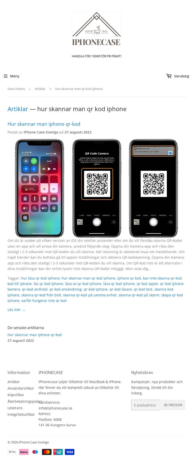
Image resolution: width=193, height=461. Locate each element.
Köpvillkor (16, 394)
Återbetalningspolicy (25, 401)
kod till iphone (20, 283)
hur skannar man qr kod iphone (88, 278)
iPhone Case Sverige (34, 442)
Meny (14, 76)
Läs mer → (16, 309)
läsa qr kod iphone (119, 283)
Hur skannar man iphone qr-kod (44, 124)
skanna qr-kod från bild (41, 295)
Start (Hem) (16, 88)
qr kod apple (147, 283)
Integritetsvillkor (21, 414)
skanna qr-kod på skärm (139, 295)
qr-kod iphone (96, 289)
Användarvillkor (21, 388)
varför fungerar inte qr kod (44, 300)
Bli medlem (173, 405)
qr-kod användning (66, 289)
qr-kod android (34, 289)
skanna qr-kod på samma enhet (90, 295)
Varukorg (181, 76)
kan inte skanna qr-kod (162, 278)
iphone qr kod (129, 278)
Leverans (15, 407)
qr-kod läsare (121, 289)
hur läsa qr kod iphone (40, 278)
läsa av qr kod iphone (83, 283)
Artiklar (40, 88)
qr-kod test (143, 289)
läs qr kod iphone (48, 283)
